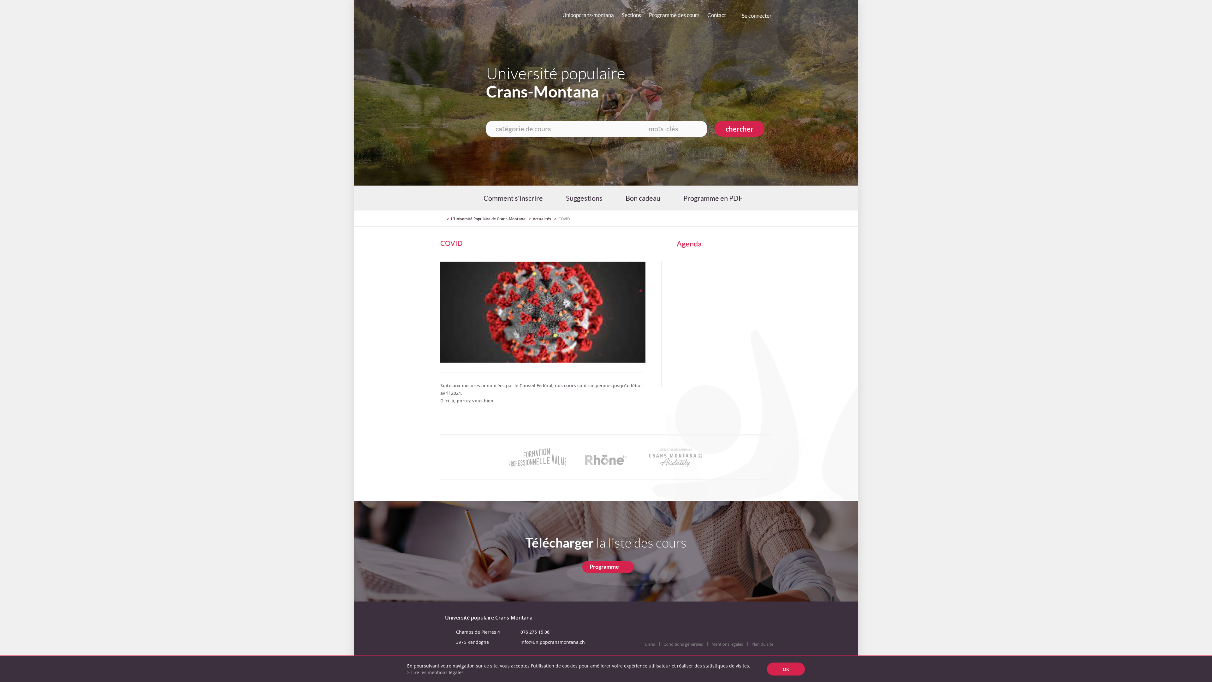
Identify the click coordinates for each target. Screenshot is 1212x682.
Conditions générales (683, 644)
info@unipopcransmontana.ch (552, 642)
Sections (631, 15)
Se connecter (757, 16)
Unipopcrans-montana (588, 15)
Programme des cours (674, 15)
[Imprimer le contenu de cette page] (735, 218)
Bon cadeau (643, 198)
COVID (564, 219)
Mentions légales (727, 644)
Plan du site (762, 644)
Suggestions (584, 198)
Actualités (542, 219)
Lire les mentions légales (437, 672)
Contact (716, 15)
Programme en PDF (712, 198)
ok (786, 669)
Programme (604, 566)
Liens (650, 644)
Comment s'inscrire (513, 198)
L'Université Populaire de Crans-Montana (488, 219)
